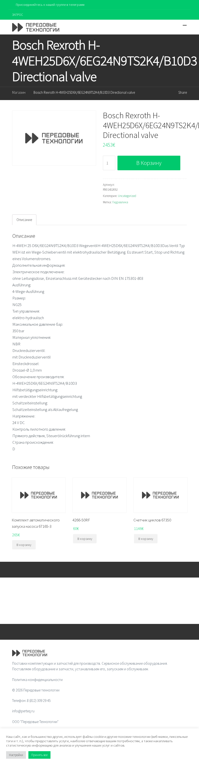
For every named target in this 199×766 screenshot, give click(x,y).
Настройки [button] (16, 755)
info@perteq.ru (23, 711)
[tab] (24, 219)
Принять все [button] (39, 755)
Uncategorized (127, 196)
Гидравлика (120, 202)
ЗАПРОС (17, 15)
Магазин (18, 92)
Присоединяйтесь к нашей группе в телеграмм (50, 4)
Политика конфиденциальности (37, 679)
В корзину (148, 163)
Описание (24, 219)
